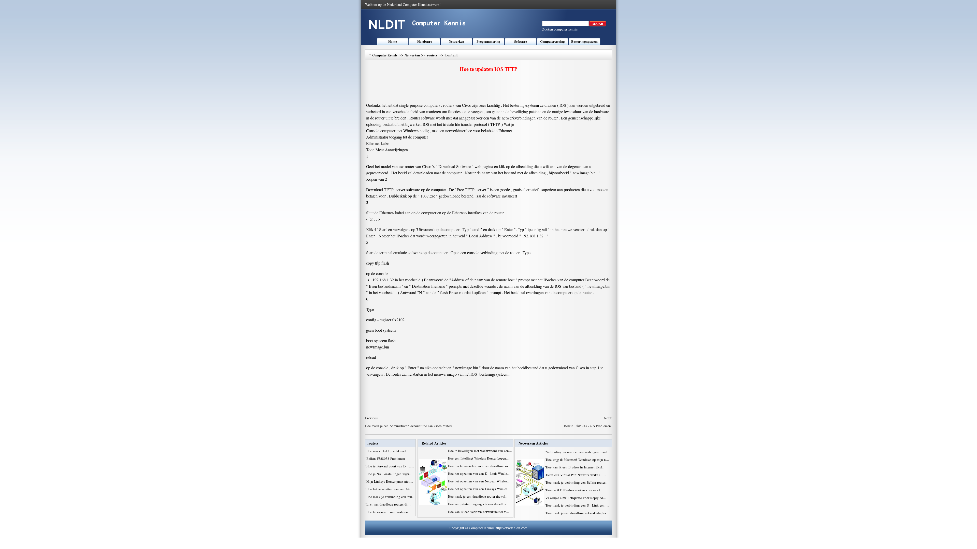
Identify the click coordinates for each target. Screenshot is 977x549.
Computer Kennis (384, 55)
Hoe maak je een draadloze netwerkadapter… (577, 513)
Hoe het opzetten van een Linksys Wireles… (479, 488)
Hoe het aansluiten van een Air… (389, 489)
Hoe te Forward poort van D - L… (390, 466)
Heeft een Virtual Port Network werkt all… (576, 474)
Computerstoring (552, 41)
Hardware (424, 41)
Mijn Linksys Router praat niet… (389, 481)
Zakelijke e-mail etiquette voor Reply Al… (576, 497)
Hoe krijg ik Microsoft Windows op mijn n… (577, 459)
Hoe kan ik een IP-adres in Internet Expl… (576, 467)
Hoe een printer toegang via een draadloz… (478, 504)
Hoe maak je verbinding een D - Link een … (577, 505)
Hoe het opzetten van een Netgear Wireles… (479, 481)
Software (520, 41)
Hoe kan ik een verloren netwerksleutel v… (478, 511)
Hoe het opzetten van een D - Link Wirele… (479, 473)
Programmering (488, 41)
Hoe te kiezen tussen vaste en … (389, 512)
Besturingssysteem (584, 41)
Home (392, 41)
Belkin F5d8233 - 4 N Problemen (588, 425)
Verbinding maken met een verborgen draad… (578, 452)
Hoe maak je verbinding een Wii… (390, 496)
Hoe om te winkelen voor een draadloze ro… (479, 466)
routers (432, 55)
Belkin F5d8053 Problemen (386, 458)
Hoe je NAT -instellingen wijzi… (389, 473)
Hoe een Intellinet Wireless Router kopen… (478, 458)
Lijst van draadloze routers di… (388, 504)
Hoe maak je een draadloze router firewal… (478, 496)
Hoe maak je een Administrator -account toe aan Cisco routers (409, 425)
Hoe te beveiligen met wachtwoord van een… (480, 450)
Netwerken (456, 41)
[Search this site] (597, 25)
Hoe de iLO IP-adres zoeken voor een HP (575, 490)
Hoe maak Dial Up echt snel (386, 451)
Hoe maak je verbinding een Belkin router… (577, 482)
